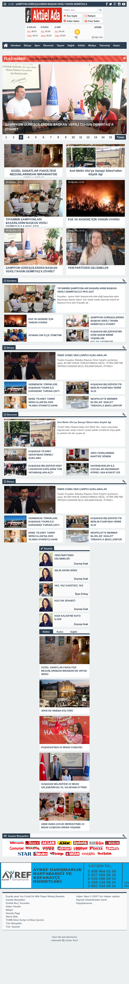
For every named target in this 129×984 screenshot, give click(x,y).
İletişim (91, 16)
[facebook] (107, 4)
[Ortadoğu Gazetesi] (16, 842)
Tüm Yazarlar (13, 926)
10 (73, 137)
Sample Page (13, 913)
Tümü (120, 137)
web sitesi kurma (69, 937)
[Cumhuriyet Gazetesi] (16, 848)
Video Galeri (72, 21)
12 (88, 137)
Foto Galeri (94, 21)
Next (124, 97)
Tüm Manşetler (14, 923)
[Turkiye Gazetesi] (56, 853)
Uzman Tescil (72, 940)
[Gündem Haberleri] (124, 280)
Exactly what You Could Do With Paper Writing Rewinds (35, 896)
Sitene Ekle (12, 916)
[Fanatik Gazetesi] (32, 848)
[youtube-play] (123, 4)
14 (102, 137)
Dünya (27, 45)
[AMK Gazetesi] (64, 842)
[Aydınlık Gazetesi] (80, 842)
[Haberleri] (124, 836)
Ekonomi (48, 45)
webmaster (56, 940)
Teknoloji (104, 45)
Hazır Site (56, 937)
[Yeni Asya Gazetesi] (88, 853)
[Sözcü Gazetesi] (32, 842)
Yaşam (60, 45)
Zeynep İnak (81, 563)
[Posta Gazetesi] (96, 848)
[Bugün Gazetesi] (112, 842)
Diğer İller (98, 37)
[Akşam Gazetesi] (48, 842)
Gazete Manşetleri (15, 899)
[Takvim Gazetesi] (40, 853)
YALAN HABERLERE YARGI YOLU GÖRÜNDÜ (61, 59)
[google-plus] (115, 4)
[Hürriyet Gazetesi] (64, 848)
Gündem (15, 45)
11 (80, 137)
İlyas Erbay (81, 593)
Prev (5, 97)
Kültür (81, 45)
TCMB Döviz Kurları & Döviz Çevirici (25, 920)
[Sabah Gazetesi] (112, 848)
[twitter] (110, 4)
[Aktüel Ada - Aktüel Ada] (43, 14)
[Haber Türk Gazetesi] (48, 848)
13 (95, 137)
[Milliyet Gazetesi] (80, 848)
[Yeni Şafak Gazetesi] (104, 853)
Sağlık (71, 45)
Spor (37, 45)
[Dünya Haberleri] (124, 347)
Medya (92, 45)
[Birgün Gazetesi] (96, 842)
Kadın (116, 45)
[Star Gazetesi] (24, 853)
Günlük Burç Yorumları (18, 903)
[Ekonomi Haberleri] (124, 414)
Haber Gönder (13, 906)
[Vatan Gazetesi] (72, 853)
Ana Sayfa (71, 16)
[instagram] (119, 4)
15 (110, 137)
